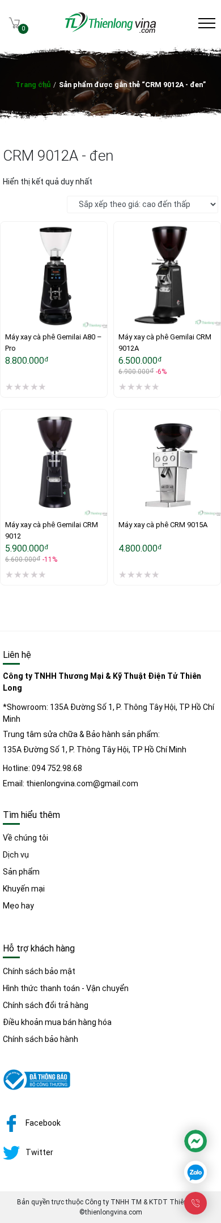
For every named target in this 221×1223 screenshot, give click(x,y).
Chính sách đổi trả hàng (45, 1005)
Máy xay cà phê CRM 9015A (162, 524)
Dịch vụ (16, 854)
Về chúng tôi (25, 837)
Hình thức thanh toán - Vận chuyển (66, 988)
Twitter (39, 1152)
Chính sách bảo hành (40, 1039)
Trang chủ (32, 84)
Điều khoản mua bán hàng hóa (57, 1022)
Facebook (43, 1122)
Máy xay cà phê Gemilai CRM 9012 (52, 530)
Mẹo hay (18, 905)
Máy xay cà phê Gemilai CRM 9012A (165, 342)
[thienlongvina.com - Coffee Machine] (110, 30)
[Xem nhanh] (122, 310)
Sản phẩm (21, 871)
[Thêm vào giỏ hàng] (122, 286)
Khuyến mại (24, 888)
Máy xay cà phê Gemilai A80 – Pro (54, 342)
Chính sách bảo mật (39, 971)
